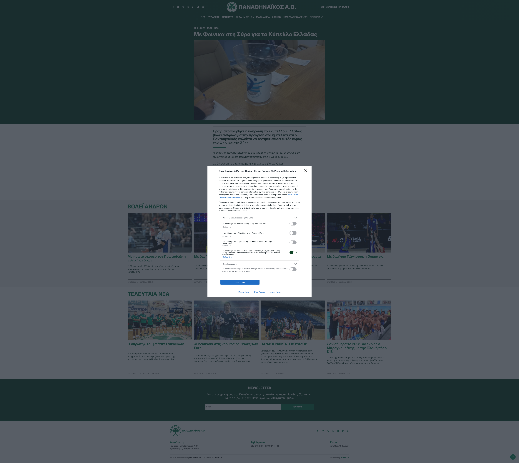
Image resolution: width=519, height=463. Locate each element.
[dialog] (259, 231)
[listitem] (259, 217)
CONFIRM (240, 282)
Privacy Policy (275, 292)
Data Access (259, 292)
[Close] (306, 171)
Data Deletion (244, 292)
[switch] (293, 223)
